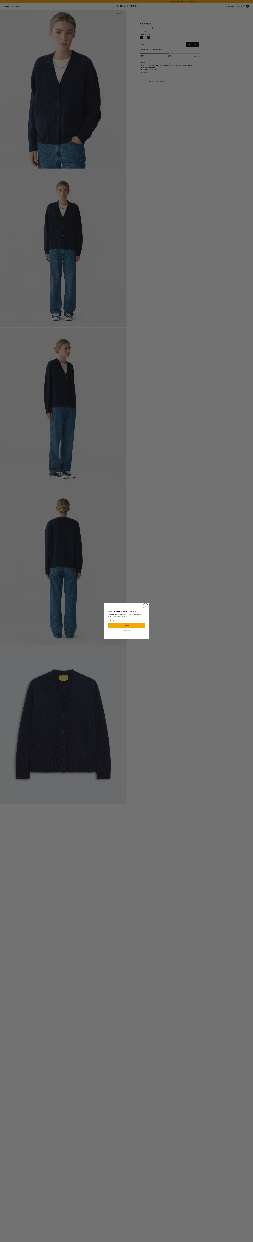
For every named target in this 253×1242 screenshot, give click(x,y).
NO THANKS (126, 630)
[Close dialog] (145, 605)
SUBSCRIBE (126, 625)
